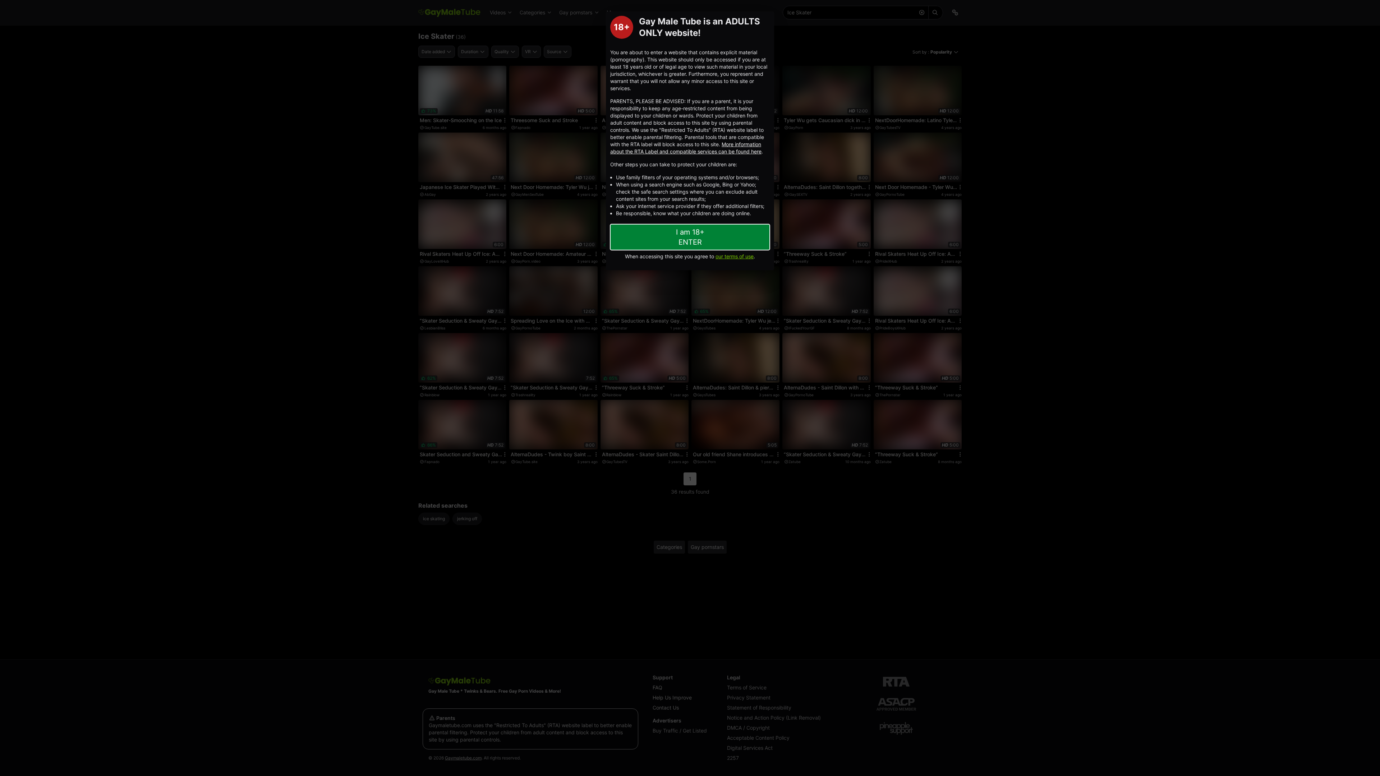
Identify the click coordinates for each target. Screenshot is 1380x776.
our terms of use (735, 256)
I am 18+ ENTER (690, 237)
